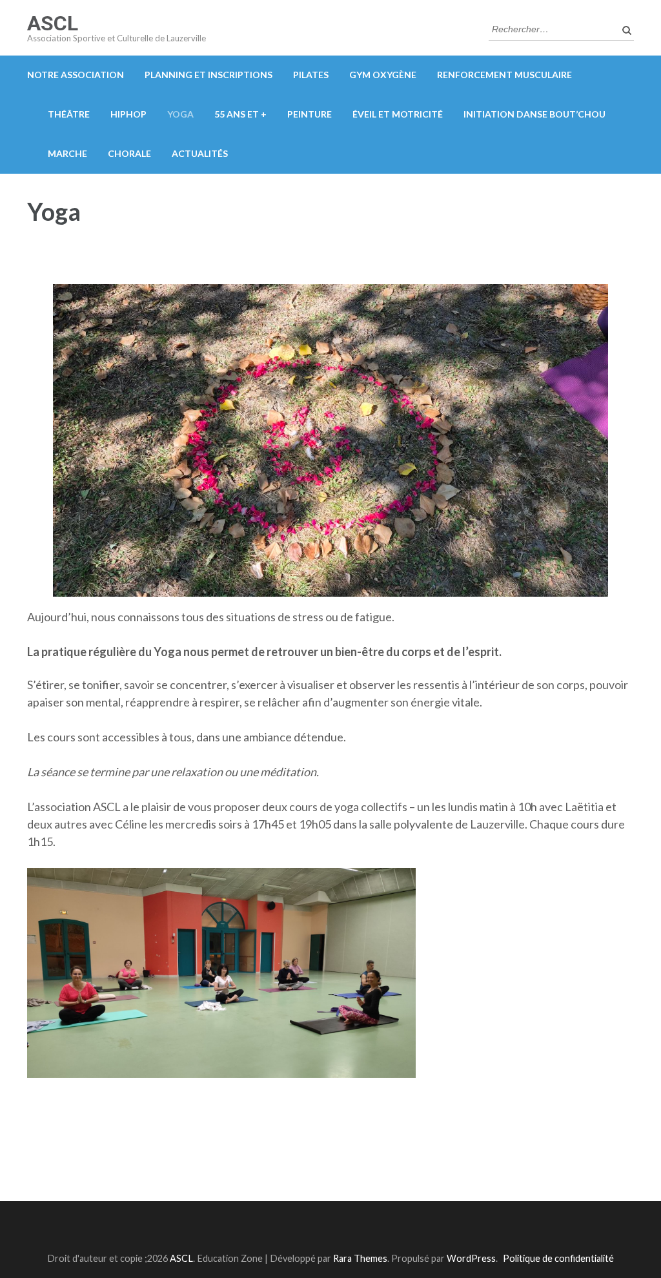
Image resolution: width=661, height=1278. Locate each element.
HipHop (128, 113)
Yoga (180, 113)
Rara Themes (360, 1258)
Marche (67, 153)
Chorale (129, 153)
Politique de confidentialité (558, 1258)
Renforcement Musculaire (504, 74)
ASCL (52, 23)
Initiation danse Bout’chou (534, 113)
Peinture (309, 113)
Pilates (311, 74)
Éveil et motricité (397, 113)
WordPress (471, 1258)
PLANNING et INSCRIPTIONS (208, 74)
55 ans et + (240, 113)
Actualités (200, 153)
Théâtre (69, 113)
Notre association (75, 74)
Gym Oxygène (382, 74)
